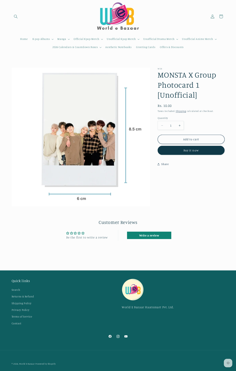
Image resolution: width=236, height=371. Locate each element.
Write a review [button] (149, 235)
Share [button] (165, 164)
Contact (16, 323)
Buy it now (191, 150)
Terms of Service (22, 316)
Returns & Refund (23, 296)
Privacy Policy (21, 309)
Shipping (181, 111)
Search (16, 289)
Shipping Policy (22, 303)
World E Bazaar (27, 364)
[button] (16, 16)
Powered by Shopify (45, 364)
